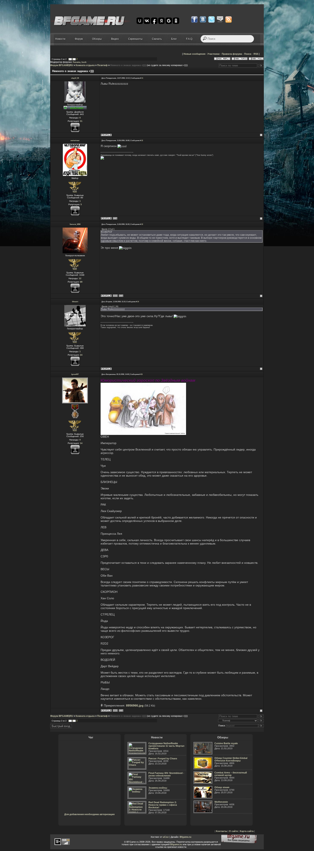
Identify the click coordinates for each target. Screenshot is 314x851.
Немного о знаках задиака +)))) (128, 65)
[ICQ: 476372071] (121, 710)
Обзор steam (221, 787)
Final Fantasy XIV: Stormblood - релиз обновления (166, 774)
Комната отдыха (85, 65)
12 (142, 140)
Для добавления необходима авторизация (89, 814)
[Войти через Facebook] (154, 21)
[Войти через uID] (139, 21)
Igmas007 (75, 374)
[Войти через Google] (169, 21)
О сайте (233, 831)
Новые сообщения (194, 54)
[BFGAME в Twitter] (211, 19)
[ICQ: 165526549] (121, 295)
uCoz (166, 837)
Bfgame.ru (185, 837)
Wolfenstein (221, 802)
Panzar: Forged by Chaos (162, 758)
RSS (256, 54)
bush (84, 62)
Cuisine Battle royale (226, 743)
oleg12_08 (75, 78)
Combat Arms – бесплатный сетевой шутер (230, 773)
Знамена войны (157, 787)
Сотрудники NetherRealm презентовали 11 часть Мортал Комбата (166, 746)
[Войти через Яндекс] (161, 21)
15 (141, 374)
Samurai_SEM (75, 224)
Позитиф (102, 65)
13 (142, 224)
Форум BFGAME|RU (61, 65)
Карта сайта (247, 831)
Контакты (221, 831)
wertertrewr (74, 140)
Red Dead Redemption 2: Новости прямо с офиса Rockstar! (162, 805)
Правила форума (232, 54)
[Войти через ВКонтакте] (147, 21)
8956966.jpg (135, 705)
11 (142, 78)
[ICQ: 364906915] (115, 218)
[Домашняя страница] (115, 295)
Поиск (247, 54)
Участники (213, 54)
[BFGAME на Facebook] (194, 19)
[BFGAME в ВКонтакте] (203, 19)
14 (138, 302)
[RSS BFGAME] (228, 19)
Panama (76, 62)
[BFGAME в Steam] (220, 19)
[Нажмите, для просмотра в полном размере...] (143, 434)
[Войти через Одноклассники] (176, 21)
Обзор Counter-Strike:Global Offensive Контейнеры (230, 759)
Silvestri (75, 302)
